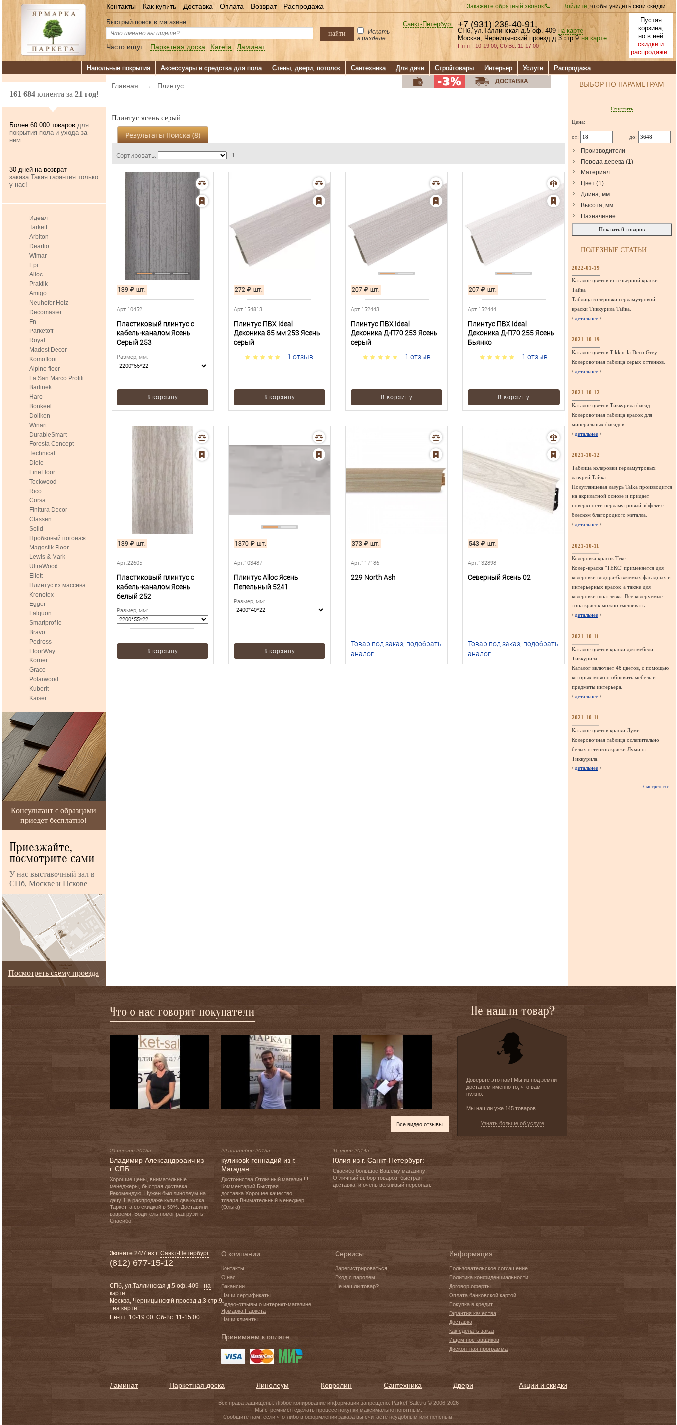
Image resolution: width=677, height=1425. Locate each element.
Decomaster (45, 312)
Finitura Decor (48, 509)
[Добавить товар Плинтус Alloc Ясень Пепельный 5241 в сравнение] (319, 437)
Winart (38, 425)
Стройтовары (454, 68)
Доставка (198, 6)
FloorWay (42, 651)
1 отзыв (300, 357)
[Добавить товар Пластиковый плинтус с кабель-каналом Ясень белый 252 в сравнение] (202, 437)
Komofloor (43, 359)
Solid (36, 528)
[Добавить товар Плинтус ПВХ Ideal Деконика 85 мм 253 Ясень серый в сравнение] (319, 183)
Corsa (37, 500)
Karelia (221, 47)
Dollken (39, 415)
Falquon (40, 613)
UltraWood (43, 566)
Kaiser (38, 698)
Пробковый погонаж (57, 538)
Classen (40, 519)
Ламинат (251, 47)
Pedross (40, 641)
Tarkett (38, 227)
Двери (463, 1385)
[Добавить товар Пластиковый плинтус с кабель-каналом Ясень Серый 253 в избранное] (202, 201)
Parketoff (41, 331)
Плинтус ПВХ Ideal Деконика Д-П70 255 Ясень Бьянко (511, 333)
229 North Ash (373, 577)
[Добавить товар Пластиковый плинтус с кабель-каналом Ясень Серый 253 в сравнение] (202, 183)
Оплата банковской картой (482, 1295)
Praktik (38, 283)
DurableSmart (48, 434)
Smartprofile (45, 622)
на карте (570, 30)
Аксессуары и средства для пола (211, 68)
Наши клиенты (239, 1319)
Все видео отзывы (419, 1124)
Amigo (38, 293)
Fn (32, 321)
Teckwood (42, 481)
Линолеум (272, 1385)
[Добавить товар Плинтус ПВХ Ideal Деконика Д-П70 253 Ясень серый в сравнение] (436, 183)
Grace (37, 669)
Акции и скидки (543, 1385)
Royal (37, 340)
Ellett (36, 575)
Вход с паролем (355, 1277)
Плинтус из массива (57, 585)
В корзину (162, 397)
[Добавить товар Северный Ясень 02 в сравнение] (553, 437)
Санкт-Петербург (428, 24)
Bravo (37, 632)
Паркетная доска (177, 47)
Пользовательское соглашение (488, 1268)
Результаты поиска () (162, 135)
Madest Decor (48, 349)
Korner (38, 660)
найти (337, 33)
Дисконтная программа (478, 1349)
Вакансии (233, 1286)
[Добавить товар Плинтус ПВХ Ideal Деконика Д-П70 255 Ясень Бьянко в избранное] (553, 201)
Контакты (121, 6)
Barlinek (40, 387)
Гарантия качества (472, 1313)
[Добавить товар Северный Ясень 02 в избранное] (553, 454)
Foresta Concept (51, 443)
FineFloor (42, 472)
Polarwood (43, 679)
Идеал (38, 218)
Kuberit (39, 688)
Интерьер (498, 68)
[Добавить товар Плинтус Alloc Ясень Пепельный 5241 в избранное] (319, 454)
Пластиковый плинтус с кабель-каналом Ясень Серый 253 (155, 333)
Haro (36, 396)
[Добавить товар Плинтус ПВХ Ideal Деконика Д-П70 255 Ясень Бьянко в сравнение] (553, 183)
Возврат (264, 6)
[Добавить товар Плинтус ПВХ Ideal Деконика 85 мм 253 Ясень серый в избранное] (319, 201)
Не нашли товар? (357, 1286)
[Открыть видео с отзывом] (159, 1071)
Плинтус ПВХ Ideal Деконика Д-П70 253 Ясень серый (394, 333)
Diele (36, 462)
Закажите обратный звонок (506, 6)
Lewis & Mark (47, 556)
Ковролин (336, 1385)
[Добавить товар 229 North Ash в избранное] (436, 454)
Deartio (39, 246)
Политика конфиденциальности (488, 1277)
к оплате (275, 1337)
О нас (228, 1277)
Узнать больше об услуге (512, 1123)
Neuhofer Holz (48, 302)
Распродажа (303, 6)
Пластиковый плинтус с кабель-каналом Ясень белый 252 (155, 586)
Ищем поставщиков (474, 1340)
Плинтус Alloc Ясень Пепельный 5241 (266, 582)
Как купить (159, 6)
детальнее (586, 318)
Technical (42, 453)
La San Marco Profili (56, 378)
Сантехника (368, 68)
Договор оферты (470, 1286)
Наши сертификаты (246, 1295)
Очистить (622, 108)
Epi (33, 265)
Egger (37, 604)
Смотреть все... (657, 786)
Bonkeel (40, 406)
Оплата (232, 6)
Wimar (38, 255)
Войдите (575, 6)
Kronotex (41, 594)
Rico (35, 491)
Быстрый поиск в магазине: (147, 22)
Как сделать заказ (471, 1331)
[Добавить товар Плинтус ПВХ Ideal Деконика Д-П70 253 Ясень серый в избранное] (436, 201)
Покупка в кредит (471, 1304)
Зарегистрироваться (361, 1268)
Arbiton (39, 236)
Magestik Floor (49, 547)
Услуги (533, 68)
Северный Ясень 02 (499, 577)
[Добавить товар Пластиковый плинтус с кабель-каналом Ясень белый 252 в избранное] (202, 454)
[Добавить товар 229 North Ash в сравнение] (436, 437)
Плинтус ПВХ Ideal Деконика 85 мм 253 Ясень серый (277, 333)
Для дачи (410, 68)
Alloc (36, 274)
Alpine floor (44, 368)
